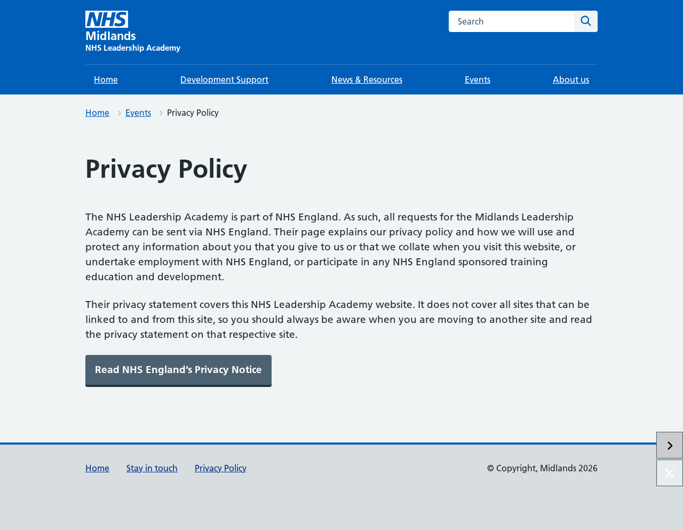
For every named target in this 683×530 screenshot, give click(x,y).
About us (571, 79)
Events (477, 79)
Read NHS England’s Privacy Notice (178, 369)
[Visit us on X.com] (669, 473)
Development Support (224, 79)
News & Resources (366, 79)
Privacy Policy (221, 468)
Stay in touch (152, 468)
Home (106, 79)
